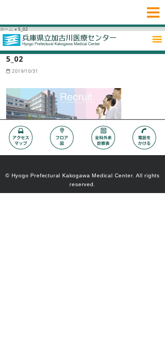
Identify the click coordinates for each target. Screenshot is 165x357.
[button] (157, 39)
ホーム (6, 29)
